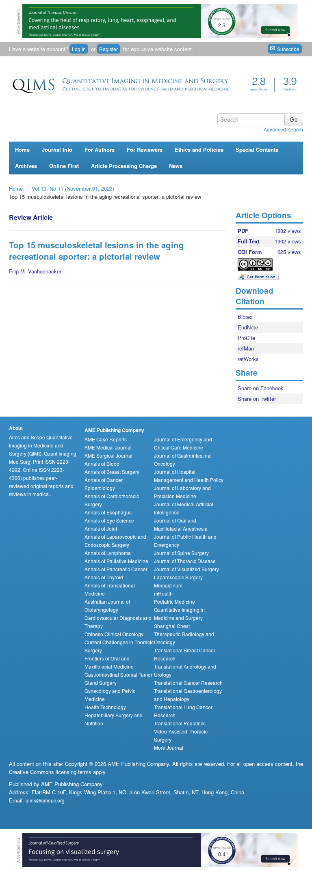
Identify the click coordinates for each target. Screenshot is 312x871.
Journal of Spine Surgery (181, 552)
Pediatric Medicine (174, 601)
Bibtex (245, 316)
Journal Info (57, 149)
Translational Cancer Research (188, 682)
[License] (262, 264)
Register (108, 48)
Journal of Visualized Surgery (186, 569)
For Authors (99, 149)
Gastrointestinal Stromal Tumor (118, 674)
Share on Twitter (257, 398)
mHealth (163, 593)
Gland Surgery (100, 682)
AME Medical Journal (108, 447)
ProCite (246, 338)
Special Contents (257, 149)
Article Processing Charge (124, 166)
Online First (64, 166)
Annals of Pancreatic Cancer (115, 569)
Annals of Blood (101, 463)
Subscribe (287, 48)
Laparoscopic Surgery (178, 577)
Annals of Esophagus (108, 512)
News (175, 166)
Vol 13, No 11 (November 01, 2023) (74, 188)
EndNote (248, 327)
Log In (79, 48)
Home (22, 149)
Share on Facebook (261, 388)
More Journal (168, 747)
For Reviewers (144, 149)
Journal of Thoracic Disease (185, 560)
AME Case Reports (105, 439)
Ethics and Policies (199, 149)
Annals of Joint (100, 528)
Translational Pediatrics (180, 723)
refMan (246, 348)
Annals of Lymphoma (107, 552)
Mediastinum (168, 585)
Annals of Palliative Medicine (116, 560)
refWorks (248, 359)
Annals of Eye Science (109, 520)
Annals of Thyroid (103, 577)
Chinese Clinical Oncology (113, 633)
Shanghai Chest (172, 625)
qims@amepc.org (45, 800)
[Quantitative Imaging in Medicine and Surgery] (156, 83)
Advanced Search (283, 129)
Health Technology (105, 706)
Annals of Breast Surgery (111, 471)
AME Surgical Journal (108, 455)
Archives (26, 166)
